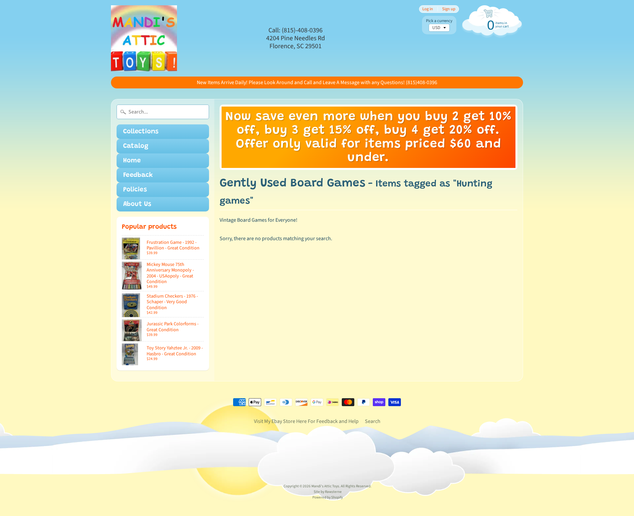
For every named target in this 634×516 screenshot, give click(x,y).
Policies (135, 189)
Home (132, 160)
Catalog (135, 146)
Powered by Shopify (327, 497)
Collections (140, 131)
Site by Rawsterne (328, 491)
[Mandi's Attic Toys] (144, 38)
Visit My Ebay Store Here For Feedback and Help (306, 421)
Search (372, 421)
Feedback (138, 175)
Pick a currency (439, 20)
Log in (427, 9)
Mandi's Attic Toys (325, 486)
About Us (137, 204)
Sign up (448, 9)
